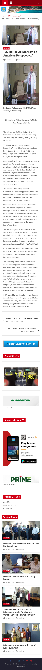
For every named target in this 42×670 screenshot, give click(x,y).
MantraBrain (21, 667)
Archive (6, 48)
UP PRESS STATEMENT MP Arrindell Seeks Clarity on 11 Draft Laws (22, 319)
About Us (6, 502)
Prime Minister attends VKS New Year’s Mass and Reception (21, 330)
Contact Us (7, 509)
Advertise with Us (9, 505)
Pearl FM (21, 60)
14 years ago (9, 60)
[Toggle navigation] (11, 2)
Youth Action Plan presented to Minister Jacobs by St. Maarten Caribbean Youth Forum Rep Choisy (19, 612)
